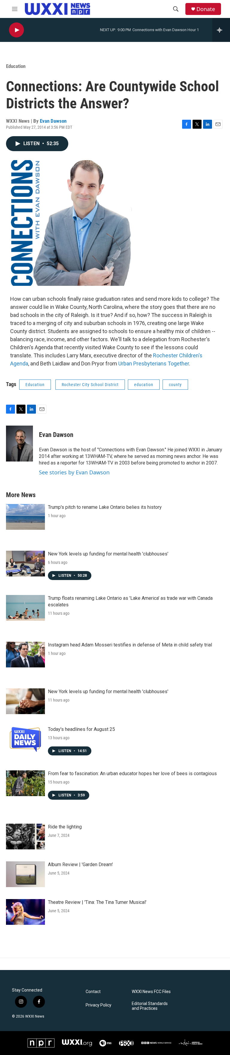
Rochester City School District (90, 384)
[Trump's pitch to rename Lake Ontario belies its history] (25, 517)
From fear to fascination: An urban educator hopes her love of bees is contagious (132, 773)
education (143, 384)
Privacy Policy (98, 1005)
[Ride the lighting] (25, 836)
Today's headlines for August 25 (81, 729)
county (175, 384)
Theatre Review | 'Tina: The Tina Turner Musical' (97, 902)
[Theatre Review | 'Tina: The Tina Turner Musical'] (25, 912)
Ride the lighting (65, 827)
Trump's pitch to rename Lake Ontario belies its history (105, 507)
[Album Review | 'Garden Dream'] (25, 874)
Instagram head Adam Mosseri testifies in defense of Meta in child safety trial (130, 645)
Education (15, 66)
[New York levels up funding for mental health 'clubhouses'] (25, 563)
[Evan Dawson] (19, 444)
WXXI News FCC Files (151, 991)
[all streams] (221, 30)
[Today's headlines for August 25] (25, 739)
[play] (16, 30)
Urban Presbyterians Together (153, 363)
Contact (93, 991)
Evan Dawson (53, 121)
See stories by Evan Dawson (74, 472)
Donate (205, 9)
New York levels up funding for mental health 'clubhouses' (108, 554)
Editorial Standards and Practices (150, 1006)
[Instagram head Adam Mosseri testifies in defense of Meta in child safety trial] (25, 654)
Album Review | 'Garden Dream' (80, 864)
